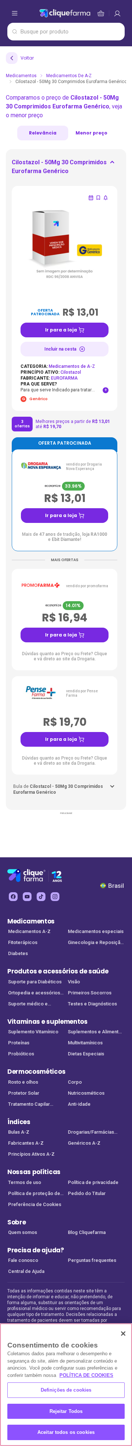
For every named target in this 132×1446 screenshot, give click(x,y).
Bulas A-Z (18, 1132)
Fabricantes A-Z (26, 1143)
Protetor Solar (23, 1093)
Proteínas (18, 1042)
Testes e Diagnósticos (92, 1004)
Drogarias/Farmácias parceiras (91, 1132)
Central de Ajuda (26, 1271)
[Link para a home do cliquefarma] (65, 13)
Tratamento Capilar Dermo (29, 1104)
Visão (74, 981)
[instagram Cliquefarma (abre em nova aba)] (55, 897)
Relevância (42, 133)
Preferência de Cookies (34, 1204)
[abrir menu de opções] (14, 13)
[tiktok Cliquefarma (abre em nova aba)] (41, 897)
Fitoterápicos (22, 942)
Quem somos (22, 1232)
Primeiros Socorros (89, 992)
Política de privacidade (93, 1182)
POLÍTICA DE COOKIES (86, 1375)
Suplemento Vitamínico (33, 1031)
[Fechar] (123, 1333)
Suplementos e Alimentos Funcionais (96, 1032)
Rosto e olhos (23, 1082)
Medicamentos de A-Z (69, 75)
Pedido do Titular (87, 1193)
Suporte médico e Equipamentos (28, 1004)
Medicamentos (21, 75)
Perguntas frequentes (92, 1260)
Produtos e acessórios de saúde (57, 971)
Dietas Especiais (86, 1053)
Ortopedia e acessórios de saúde (34, 993)
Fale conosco (23, 1260)
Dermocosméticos (36, 1072)
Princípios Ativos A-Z (31, 1154)
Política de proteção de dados (34, 1194)
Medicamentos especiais (96, 931)
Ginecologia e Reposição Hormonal (95, 943)
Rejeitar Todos (66, 1411)
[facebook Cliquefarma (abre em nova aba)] (13, 897)
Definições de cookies (66, 1390)
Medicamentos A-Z (29, 931)
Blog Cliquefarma (87, 1232)
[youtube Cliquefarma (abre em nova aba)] (27, 897)
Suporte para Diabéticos (35, 981)
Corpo (75, 1082)
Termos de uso (24, 1182)
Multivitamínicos (85, 1042)
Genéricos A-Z (84, 1143)
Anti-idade (79, 1104)
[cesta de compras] (117, 13)
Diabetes (18, 953)
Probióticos (21, 1053)
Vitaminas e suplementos (47, 1022)
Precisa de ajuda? (35, 1250)
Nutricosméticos (86, 1093)
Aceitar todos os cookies (66, 1432)
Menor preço (91, 133)
